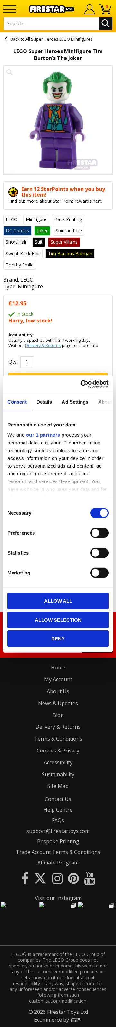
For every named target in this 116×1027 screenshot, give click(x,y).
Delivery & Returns (43, 345)
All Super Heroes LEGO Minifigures (59, 39)
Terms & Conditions (58, 738)
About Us (58, 691)
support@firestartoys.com (58, 831)
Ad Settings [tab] (75, 402)
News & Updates (58, 703)
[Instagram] (57, 878)
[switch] (99, 533)
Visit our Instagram (58, 897)
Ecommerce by (52, 1019)
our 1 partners (43, 434)
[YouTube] (89, 878)
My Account (58, 679)
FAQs (58, 820)
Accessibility (58, 762)
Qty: (13, 362)
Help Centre (58, 809)
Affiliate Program (58, 862)
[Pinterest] (73, 878)
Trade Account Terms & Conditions (58, 851)
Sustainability (58, 774)
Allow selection (58, 619)
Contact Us (58, 799)
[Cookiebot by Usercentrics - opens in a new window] (82, 384)
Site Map (58, 785)
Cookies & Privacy (58, 750)
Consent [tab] (17, 402)
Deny (58, 638)
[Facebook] (25, 878)
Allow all (58, 601)
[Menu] (9, 9)
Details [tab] (44, 402)
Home (58, 667)
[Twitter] (40, 878)
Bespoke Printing (58, 841)
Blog (58, 715)
